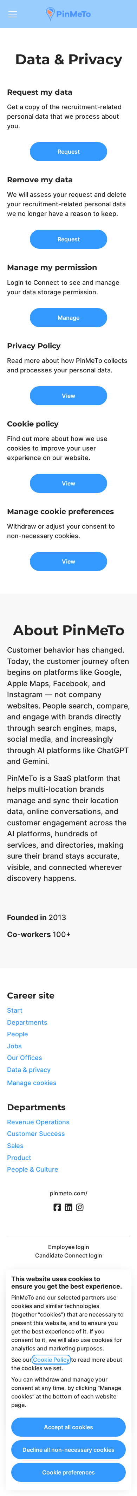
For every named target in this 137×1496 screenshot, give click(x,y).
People (17, 1034)
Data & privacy (29, 1069)
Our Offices (24, 1057)
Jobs (14, 1046)
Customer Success (36, 1133)
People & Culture (32, 1169)
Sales (15, 1145)
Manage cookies (32, 1082)
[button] (68, 561)
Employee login (68, 1246)
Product (19, 1157)
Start (14, 1010)
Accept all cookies (68, 1427)
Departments (27, 1022)
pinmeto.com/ (68, 1193)
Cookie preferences (68, 1472)
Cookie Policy (51, 1359)
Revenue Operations (38, 1122)
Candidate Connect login (68, 1255)
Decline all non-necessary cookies (68, 1449)
